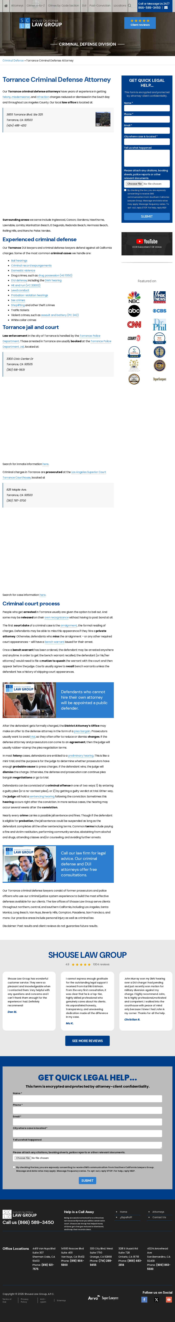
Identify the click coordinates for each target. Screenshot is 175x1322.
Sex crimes (18, 300)
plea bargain (82, 731)
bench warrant (54, 642)
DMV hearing (53, 280)
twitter (157, 1299)
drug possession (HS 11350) (55, 275)
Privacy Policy (25, 1300)
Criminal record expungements (31, 266)
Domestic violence (23, 270)
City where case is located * (141, 136)
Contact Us (159, 1217)
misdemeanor (21, 97)
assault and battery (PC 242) (60, 315)
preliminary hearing (80, 756)
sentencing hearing (41, 796)
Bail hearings (19, 261)
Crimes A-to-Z (36, 6)
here (45, 464)
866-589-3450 (149, 7)
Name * (128, 103)
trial (32, 737)
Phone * (128, 114)
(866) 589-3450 (36, 1222)
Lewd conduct (20, 290)
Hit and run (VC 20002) (26, 285)
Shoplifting (18, 305)
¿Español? (126, 1217)
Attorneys (17, 6)
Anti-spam (43, 1300)
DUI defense (19, 280)
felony (7, 97)
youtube (169, 1299)
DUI (84, 6)
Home (123, 1212)
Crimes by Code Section (63, 6)
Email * (128, 125)
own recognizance (57, 617)
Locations (120, 6)
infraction (43, 97)
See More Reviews (87, 1041)
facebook (144, 1299)
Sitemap (61, 1300)
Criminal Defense (13, 60)
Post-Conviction (100, 6)
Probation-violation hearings (29, 295)
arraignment (68, 625)
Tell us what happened (138, 147)
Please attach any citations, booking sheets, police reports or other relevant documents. (146, 174)
